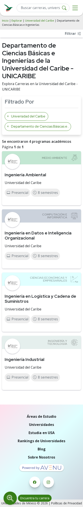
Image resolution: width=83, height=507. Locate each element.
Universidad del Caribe (39, 20)
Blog (42, 449)
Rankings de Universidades (41, 440)
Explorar (17, 20)
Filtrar (71, 33)
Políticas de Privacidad (66, 503)
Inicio (5, 20)
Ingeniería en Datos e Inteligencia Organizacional (38, 235)
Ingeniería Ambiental (25, 175)
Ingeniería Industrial (24, 359)
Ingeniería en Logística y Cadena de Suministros (40, 298)
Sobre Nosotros (41, 457)
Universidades (41, 424)
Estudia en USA (42, 432)
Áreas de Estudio (41, 416)
